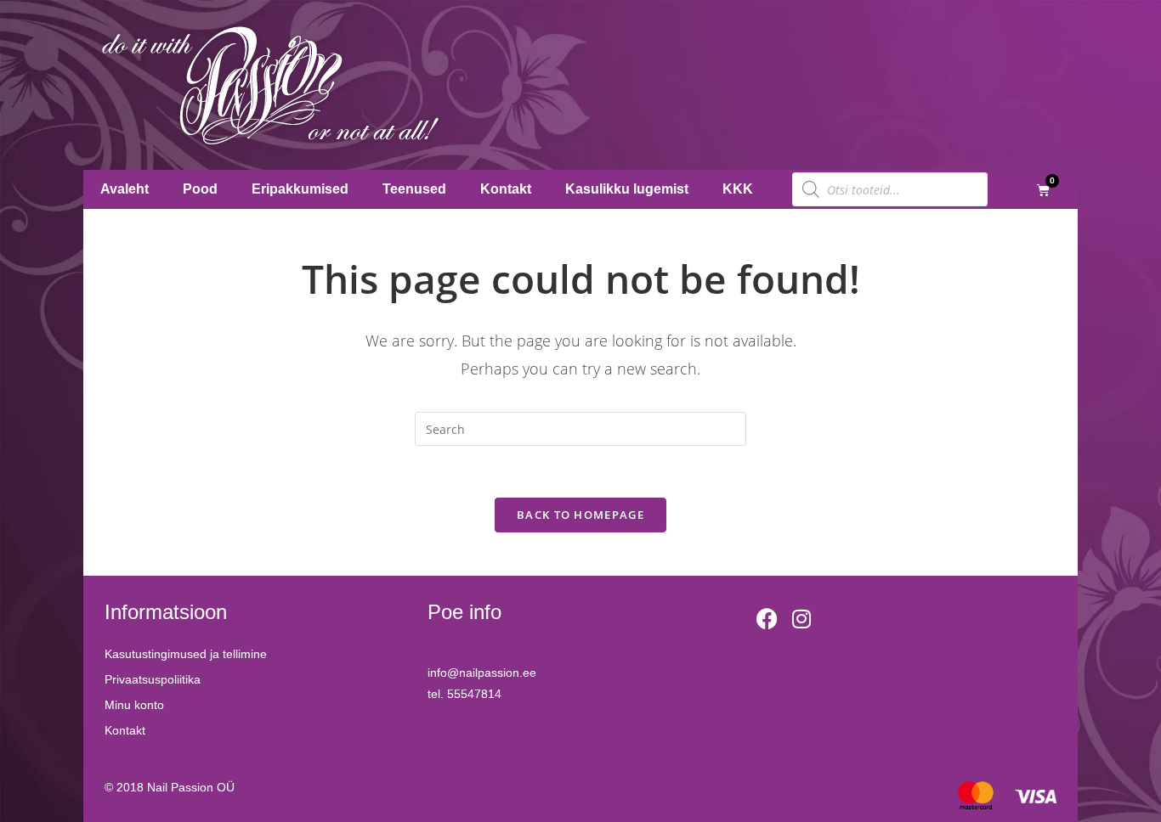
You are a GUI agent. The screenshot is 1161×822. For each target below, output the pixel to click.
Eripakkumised (300, 189)
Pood (200, 189)
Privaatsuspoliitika (153, 679)
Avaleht (124, 189)
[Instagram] (801, 618)
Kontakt (505, 189)
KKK (737, 189)
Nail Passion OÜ (191, 787)
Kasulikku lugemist (626, 189)
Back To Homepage (580, 514)
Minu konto (134, 705)
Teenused (414, 189)
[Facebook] (767, 618)
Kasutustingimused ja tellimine (186, 654)
